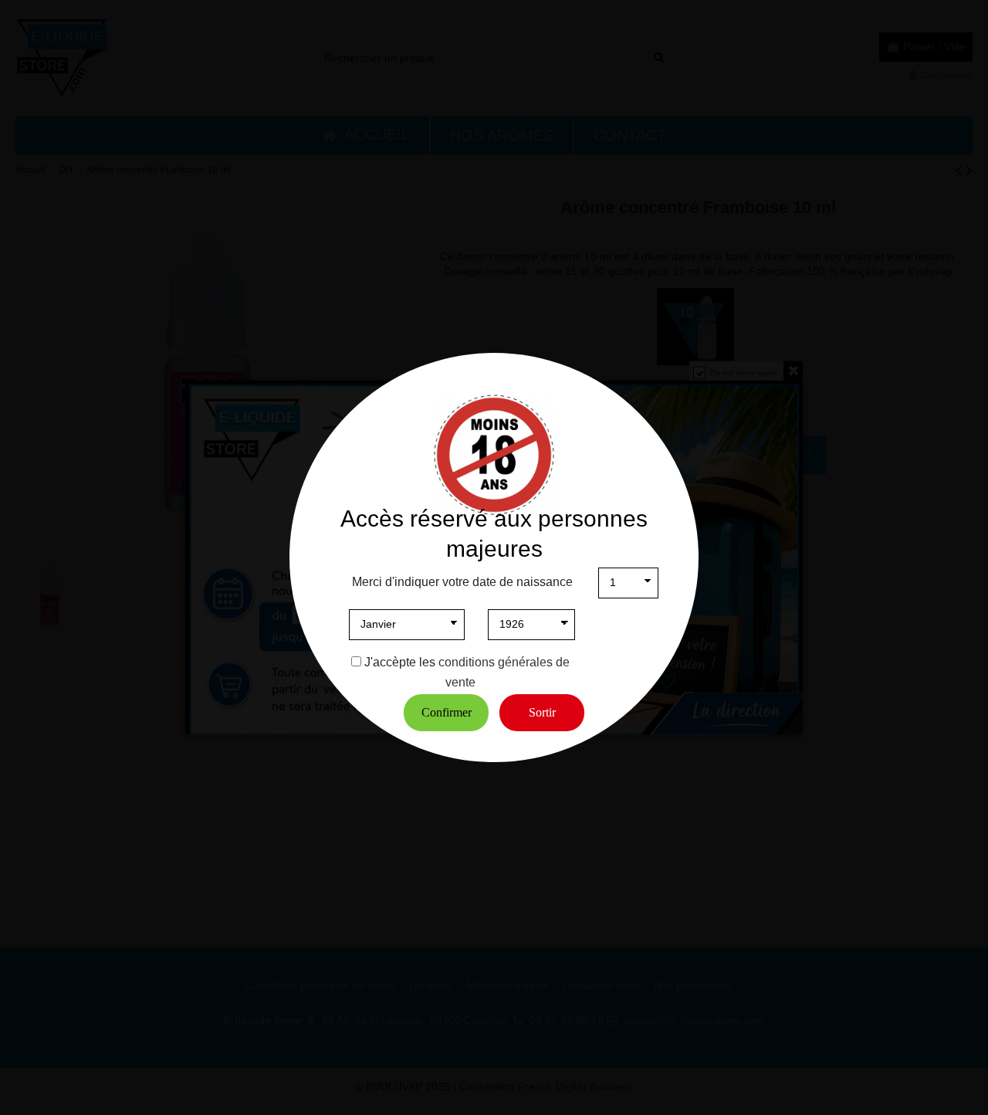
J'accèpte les (399, 662)
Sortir (542, 712)
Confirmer (446, 712)
